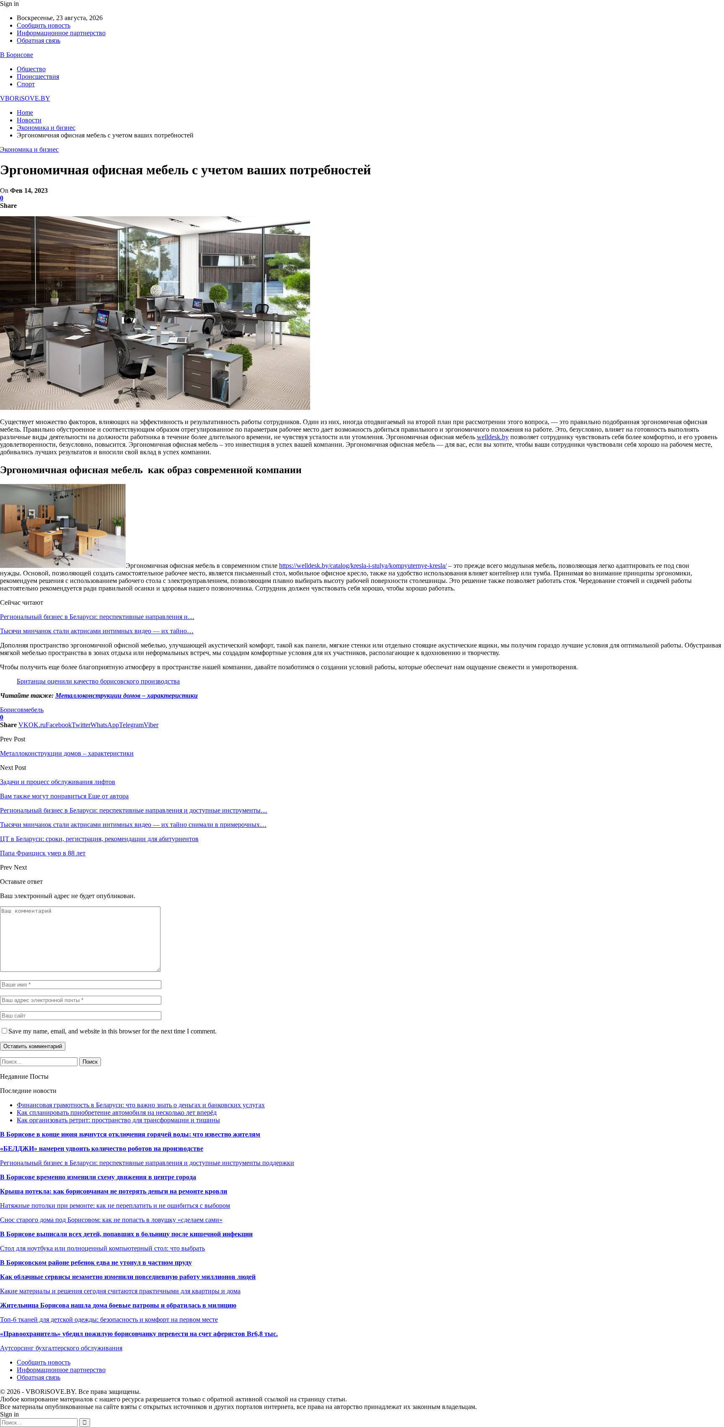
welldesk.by (493, 436)
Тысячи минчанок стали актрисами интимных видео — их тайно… (97, 631)
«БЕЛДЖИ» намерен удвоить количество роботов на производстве (101, 1148)
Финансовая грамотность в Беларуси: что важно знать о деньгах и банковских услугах (141, 1104)
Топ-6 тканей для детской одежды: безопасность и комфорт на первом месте (109, 1319)
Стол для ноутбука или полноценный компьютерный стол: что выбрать (102, 1248)
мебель (34, 709)
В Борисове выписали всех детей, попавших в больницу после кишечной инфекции (126, 1234)
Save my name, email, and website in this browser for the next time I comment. (112, 1031)
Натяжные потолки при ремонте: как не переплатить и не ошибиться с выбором (115, 1205)
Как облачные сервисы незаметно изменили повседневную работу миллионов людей (128, 1276)
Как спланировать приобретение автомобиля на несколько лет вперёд (117, 1112)
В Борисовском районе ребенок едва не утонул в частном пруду (96, 1262)
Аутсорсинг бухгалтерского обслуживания (61, 1348)
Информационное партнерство (61, 32)
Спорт (26, 84)
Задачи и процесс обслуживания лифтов (57, 781)
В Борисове (16, 54)
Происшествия (38, 76)
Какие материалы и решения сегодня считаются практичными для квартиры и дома (120, 1291)
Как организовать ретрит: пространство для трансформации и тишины (118, 1120)
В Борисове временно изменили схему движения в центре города (98, 1177)
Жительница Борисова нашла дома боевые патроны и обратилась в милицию (118, 1305)
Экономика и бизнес (29, 149)
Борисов (12, 709)
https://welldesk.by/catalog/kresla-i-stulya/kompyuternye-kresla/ (363, 565)
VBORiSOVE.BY (25, 98)
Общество (31, 69)
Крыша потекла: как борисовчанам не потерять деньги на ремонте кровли (113, 1191)
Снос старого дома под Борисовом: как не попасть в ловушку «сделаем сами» (111, 1219)
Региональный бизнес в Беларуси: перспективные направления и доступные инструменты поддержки (147, 1162)
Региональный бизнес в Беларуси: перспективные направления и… (97, 616)
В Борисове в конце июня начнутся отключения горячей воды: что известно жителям (130, 1134)
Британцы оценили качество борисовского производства (98, 681)
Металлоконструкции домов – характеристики (126, 695)
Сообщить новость (43, 25)
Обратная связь (38, 40)
